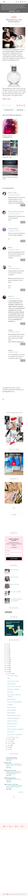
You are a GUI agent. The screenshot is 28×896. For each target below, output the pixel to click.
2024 (7, 646)
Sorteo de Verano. (15, 584)
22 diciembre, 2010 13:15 (14, 230)
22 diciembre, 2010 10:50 (14, 213)
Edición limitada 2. (11, 712)
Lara (9, 266)
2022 (7, 648)
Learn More (12, 11)
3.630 (12, 826)
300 (24, 826)
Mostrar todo (21, 792)
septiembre (10, 743)
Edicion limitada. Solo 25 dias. (14, 715)
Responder (23, 205)
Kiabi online (10, 692)
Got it (18, 11)
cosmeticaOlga (10, 24)
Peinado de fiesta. (11, 699)
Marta (10, 247)
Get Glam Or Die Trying (12, 784)
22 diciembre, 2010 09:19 (14, 195)
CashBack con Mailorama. (13, 718)
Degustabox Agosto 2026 (12, 758)
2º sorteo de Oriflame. (16, 591)
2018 (7, 656)
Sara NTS (11, 296)
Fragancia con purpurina (13, 689)
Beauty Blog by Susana (11, 757)
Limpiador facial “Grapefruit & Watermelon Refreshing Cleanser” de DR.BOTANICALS (13, 773)
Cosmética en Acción (11, 770)
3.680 (7, 826)
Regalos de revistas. (12, 721)
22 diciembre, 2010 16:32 (14, 249)
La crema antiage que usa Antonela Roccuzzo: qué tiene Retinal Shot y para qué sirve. (14, 787)
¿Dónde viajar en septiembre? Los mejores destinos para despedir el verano (14, 765)
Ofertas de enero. (11, 707)
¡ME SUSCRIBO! (14, 558)
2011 (7, 669)
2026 (7, 644)
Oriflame (14, 17)
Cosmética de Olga (13, 894)
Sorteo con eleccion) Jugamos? (14, 702)
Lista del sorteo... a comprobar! (14, 734)
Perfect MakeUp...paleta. (13, 737)
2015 (7, 661)
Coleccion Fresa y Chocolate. (14, 686)
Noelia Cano (12, 192)
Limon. (8, 678)
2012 (7, 667)
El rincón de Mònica (11, 778)
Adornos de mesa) (11, 683)
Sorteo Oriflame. (15, 569)
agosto (9, 745)
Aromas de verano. (7, 157)
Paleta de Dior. (10, 731)
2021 (7, 650)
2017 (7, 657)
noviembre (10, 739)
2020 (7, 652)
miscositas (8, 762)
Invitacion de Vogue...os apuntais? (15, 729)
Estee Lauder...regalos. (12, 675)
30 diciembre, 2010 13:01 (14, 332)
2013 (7, 665)
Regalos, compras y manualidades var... (8, 136)
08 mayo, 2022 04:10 (13, 352)
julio (8, 747)
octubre (9, 741)
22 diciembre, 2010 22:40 (14, 268)
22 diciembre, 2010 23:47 (14, 298)
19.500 (18, 826)
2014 (7, 663)
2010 (7, 671)
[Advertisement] (14, 406)
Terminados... (10, 704)
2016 (7, 659)
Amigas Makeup (13, 228)
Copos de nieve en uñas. (13, 681)
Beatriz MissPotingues (16, 211)
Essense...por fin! (11, 726)
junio (8, 749)
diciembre (9, 673)
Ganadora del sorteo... (12, 723)
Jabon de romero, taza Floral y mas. (10, 177)
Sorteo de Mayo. (15, 577)
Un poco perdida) (11, 710)
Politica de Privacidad (21, 894)
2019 (7, 654)
